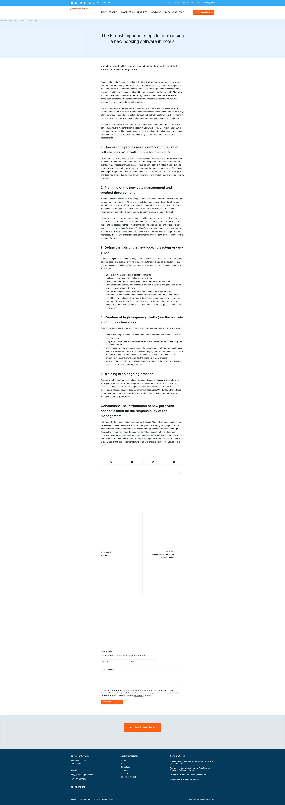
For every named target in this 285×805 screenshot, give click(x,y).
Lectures (142, 12)
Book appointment (205, 12)
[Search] (90, 3)
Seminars (156, 12)
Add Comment (108, 670)
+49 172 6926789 (103, 3)
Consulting (127, 12)
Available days (187, 3)
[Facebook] (72, 3)
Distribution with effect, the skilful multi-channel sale (188, 775)
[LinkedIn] (81, 3)
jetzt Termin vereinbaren (142, 727)
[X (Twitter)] (76, 3)
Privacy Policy (209, 3)
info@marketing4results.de (83, 775)
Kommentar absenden (111, 702)
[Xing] (85, 3)
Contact (176, 3)
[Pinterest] (153, 462)
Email (133, 661)
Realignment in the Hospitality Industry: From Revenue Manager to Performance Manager (190, 769)
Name (105, 661)
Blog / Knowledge (174, 12)
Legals (198, 3)
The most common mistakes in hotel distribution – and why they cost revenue (191, 762)
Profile (113, 12)
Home (104, 12)
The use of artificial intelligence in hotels (184, 780)
